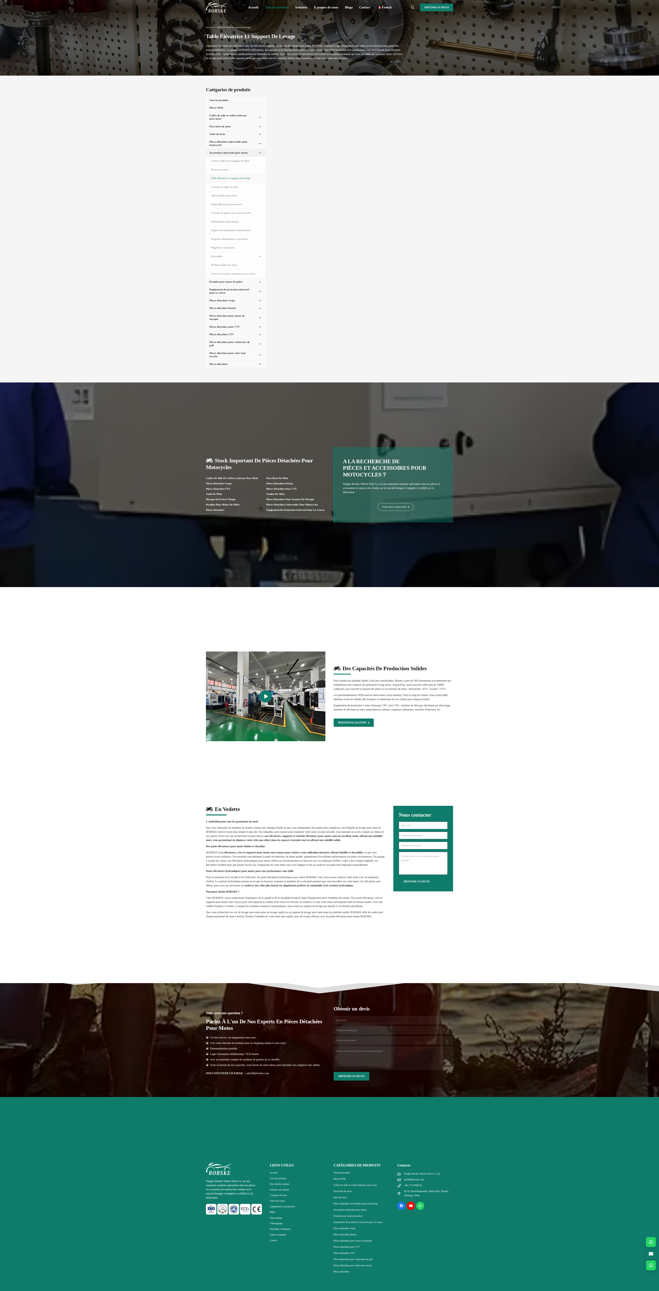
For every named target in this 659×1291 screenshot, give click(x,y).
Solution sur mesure (279, 1189)
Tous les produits (278, 1178)
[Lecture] (265, 696)
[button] (291, 7)
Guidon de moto (275, 494)
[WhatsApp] (420, 1206)
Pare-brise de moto (277, 478)
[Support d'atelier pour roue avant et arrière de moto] (363, 237)
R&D (272, 1212)
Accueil (273, 1172)
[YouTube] (411, 1206)
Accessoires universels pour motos (350, 1210)
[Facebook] (401, 1206)
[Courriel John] (651, 1254)
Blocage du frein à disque (221, 499)
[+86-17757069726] (400, 1185)
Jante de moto (214, 494)
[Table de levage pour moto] (363, 115)
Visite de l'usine (277, 1201)
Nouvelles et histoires (280, 1229)
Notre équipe (276, 1218)
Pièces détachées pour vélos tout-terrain (352, 1265)
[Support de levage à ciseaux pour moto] (424, 115)
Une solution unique (279, 1184)
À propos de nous (278, 1195)
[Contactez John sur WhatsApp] (651, 1242)
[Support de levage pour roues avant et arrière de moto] (302, 115)
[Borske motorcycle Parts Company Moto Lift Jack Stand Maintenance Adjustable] (302, 176)
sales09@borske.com (257, 1073)
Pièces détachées (215, 510)
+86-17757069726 (413, 1185)
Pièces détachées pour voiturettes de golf (353, 1259)
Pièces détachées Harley (279, 483)
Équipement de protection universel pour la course (295, 510)
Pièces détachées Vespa (219, 483)
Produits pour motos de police (223, 504)
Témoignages (276, 1223)
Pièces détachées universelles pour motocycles (292, 504)
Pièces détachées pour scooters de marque (290, 499)
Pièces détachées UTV (218, 488)
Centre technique (278, 1234)
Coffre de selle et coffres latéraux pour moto (232, 478)
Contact (273, 1240)
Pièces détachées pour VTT (281, 488)
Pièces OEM (339, 1179)
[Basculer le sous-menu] (260, 117)
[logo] (216, 7)
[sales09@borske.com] (400, 1179)
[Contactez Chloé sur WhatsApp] (651, 1265)
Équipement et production (282, 1206)
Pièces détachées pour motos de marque (352, 1240)
